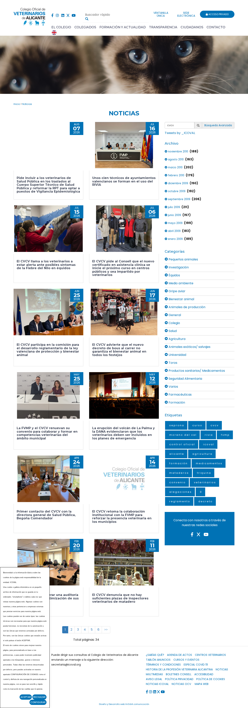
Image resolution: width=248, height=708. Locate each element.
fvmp (225, 435)
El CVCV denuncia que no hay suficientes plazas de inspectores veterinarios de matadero (120, 598)
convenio (177, 482)
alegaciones (180, 492)
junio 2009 (174, 215)
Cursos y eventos (186, 660)
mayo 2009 (175, 223)
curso (197, 425)
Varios (173, 386)
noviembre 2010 (177, 151)
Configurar (38, 702)
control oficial (182, 444)
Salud (172, 331)
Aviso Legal (154, 679)
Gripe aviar (176, 291)
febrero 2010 (175, 175)
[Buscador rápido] (87, 19)
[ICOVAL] (124, 479)
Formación (176, 402)
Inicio (17, 104)
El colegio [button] (61, 27)
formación (178, 463)
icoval (208, 444)
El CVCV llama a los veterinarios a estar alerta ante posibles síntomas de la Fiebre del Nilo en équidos (46, 264)
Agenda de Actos (179, 655)
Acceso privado (218, 14)
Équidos (174, 275)
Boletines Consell (178, 674)
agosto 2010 (175, 159)
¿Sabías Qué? (155, 655)
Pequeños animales (183, 259)
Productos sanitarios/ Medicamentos (196, 370)
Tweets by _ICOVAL (180, 133)
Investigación (178, 267)
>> (106, 629)
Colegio (174, 323)
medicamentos (209, 463)
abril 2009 (174, 231)
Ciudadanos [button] (192, 27)
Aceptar (26, 697)
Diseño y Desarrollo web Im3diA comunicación (124, 704)
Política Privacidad (179, 679)
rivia (209, 435)
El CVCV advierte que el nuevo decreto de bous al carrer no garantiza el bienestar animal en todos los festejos (119, 350)
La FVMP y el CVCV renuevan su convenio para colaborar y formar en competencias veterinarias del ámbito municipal (47, 433)
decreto (205, 501)
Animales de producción (186, 307)
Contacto (216, 27)
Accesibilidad (203, 674)
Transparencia (163, 27)
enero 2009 (175, 239)
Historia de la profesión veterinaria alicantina (179, 669)
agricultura (202, 454)
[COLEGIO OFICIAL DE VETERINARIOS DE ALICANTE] (30, 15)
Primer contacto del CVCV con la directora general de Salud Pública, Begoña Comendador (46, 515)
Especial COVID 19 (196, 665)
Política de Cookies (210, 679)
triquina (204, 473)
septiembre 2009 (178, 199)
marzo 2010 (175, 167)
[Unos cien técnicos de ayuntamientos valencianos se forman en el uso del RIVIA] (124, 145)
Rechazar (39, 697)
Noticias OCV (181, 684)
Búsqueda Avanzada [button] (218, 125)
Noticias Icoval (157, 684)
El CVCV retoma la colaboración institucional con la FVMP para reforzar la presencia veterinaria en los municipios (122, 517)
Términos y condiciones (163, 665)
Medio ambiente (180, 283)
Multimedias (154, 674)
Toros (172, 362)
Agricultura (176, 339)
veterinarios (205, 482)
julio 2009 (173, 207)
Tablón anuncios (158, 660)
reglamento (179, 501)
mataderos (179, 473)
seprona (176, 425)
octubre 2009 (176, 191)
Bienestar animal (181, 299)
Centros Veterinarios (210, 655)
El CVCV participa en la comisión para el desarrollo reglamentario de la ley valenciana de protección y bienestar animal (48, 350)
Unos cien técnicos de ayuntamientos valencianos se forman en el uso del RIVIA (124, 181)
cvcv (215, 425)
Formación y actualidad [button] (122, 27)
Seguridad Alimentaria (185, 378)
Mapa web (201, 684)
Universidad (177, 355)
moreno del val (183, 435)
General (174, 315)
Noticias (27, 104)
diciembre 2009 (177, 183)
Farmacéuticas (180, 394)
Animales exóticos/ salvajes (189, 347)
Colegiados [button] (85, 27)
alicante (176, 454)
